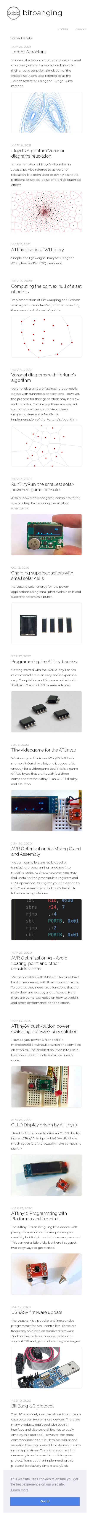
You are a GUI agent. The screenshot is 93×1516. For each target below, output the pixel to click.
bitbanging (43, 12)
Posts (63, 28)
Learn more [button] (20, 1490)
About (81, 28)
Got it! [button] (45, 1501)
